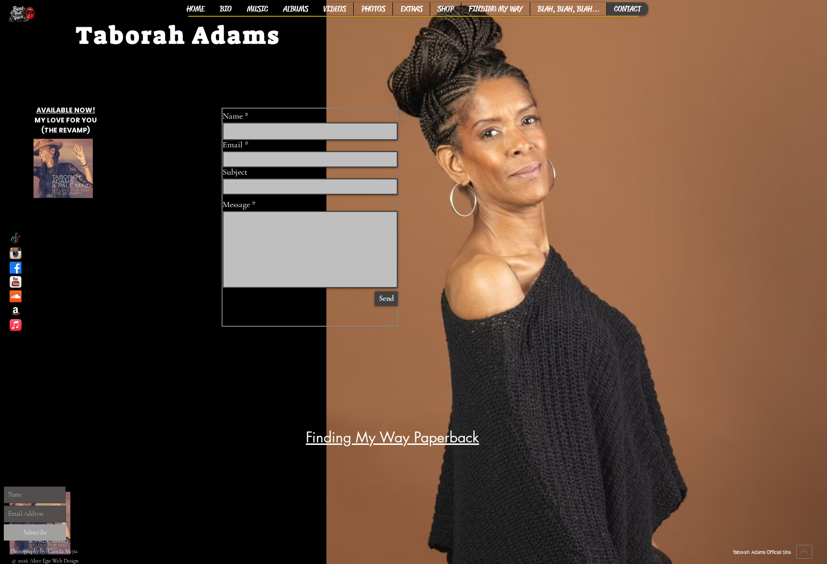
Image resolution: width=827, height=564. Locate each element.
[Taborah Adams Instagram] (16, 253)
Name (233, 115)
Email (233, 144)
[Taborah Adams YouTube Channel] (16, 282)
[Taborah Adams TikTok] (16, 239)
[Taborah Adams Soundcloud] (16, 296)
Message (236, 204)
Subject (235, 171)
